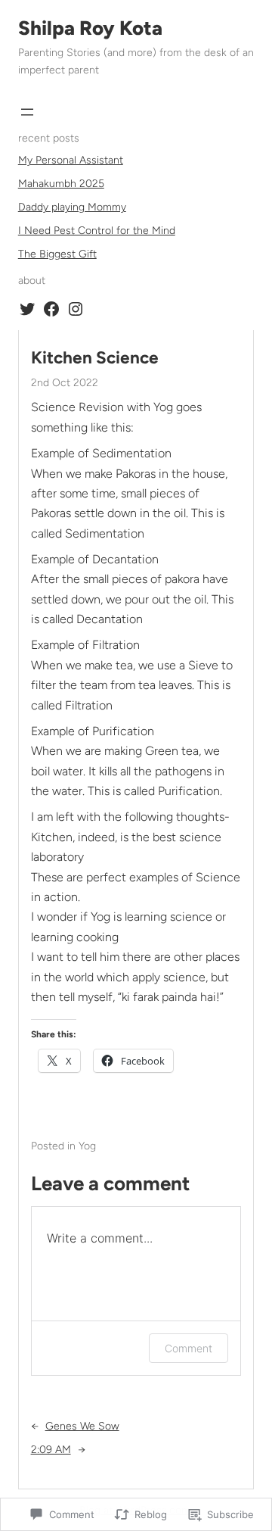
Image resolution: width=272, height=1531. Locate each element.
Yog (87, 1146)
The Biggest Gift (57, 254)
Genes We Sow (82, 1426)
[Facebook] (51, 309)
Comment (188, 1348)
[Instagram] (75, 309)
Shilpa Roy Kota (90, 28)
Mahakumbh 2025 (61, 183)
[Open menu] (27, 112)
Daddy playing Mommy (72, 207)
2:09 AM (51, 1449)
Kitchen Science (95, 358)
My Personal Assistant (70, 160)
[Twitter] (27, 309)
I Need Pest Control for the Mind (96, 230)
